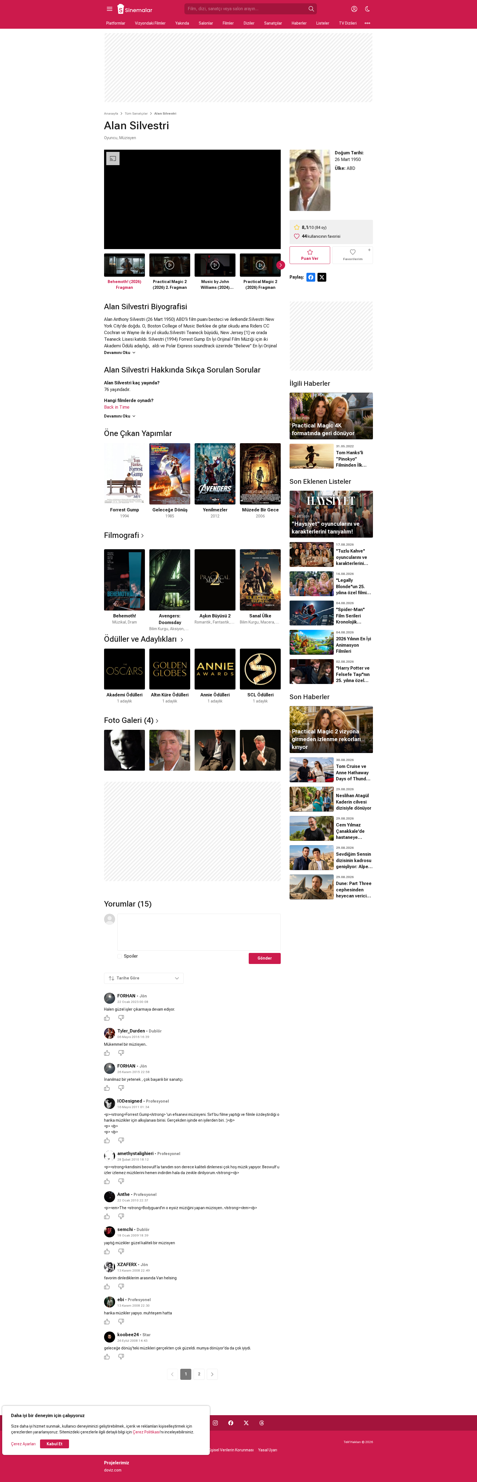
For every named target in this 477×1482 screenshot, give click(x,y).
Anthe (123, 1194)
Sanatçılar (273, 23)
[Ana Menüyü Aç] (109, 8)
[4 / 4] (260, 750)
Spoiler (131, 956)
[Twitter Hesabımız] (246, 1422)
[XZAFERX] (109, 1266)
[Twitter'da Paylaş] (321, 277)
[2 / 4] (169, 750)
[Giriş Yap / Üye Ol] (354, 8)
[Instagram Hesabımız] (215, 1422)
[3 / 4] (215, 750)
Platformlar (115, 23)
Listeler (322, 23)
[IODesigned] (109, 1103)
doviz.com (112, 1470)
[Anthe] (109, 1196)
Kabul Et (54, 1444)
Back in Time (116, 407)
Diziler (249, 23)
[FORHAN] (109, 998)
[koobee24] (109, 1337)
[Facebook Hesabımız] (230, 1422)
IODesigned (129, 1101)
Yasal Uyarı (267, 1450)
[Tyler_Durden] (109, 1033)
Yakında (182, 23)
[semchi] (109, 1231)
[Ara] (311, 8)
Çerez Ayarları (23, 1444)
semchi (125, 1229)
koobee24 (128, 1334)
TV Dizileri (348, 23)
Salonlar (206, 23)
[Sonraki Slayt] (280, 265)
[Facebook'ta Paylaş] (310, 277)
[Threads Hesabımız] (261, 1422)
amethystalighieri (135, 1153)
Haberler (299, 23)
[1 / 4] (124, 750)
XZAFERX (127, 1264)
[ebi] (109, 1301)
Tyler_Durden (131, 1031)
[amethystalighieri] (109, 1155)
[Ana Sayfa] (135, 8)
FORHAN (126, 995)
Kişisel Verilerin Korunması (231, 1450)
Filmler (228, 23)
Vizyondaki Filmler (150, 23)
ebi (120, 1299)
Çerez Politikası (146, 1432)
